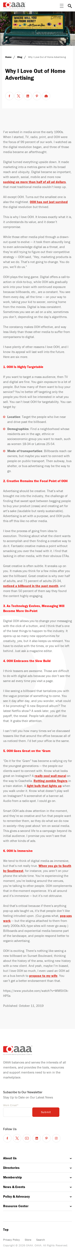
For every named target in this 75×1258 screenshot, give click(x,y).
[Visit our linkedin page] (36, 1138)
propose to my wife (43, 976)
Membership (12, 1177)
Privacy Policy (11, 1240)
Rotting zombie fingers (51, 781)
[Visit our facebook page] (7, 1138)
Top (6, 1229)
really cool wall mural (50, 776)
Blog (20, 57)
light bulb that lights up (44, 786)
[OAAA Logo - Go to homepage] (14, 5)
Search (40, 1240)
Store (28, 1240)
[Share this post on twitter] (18, 96)
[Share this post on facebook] (9, 96)
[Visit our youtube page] (27, 1138)
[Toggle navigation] (62, 6)
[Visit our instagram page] (56, 1138)
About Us (10, 1158)
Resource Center (16, 1206)
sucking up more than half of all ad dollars (34, 182)
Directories (11, 1168)
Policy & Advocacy (16, 1196)
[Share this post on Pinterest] (37, 96)
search (70, 6)
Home (8, 57)
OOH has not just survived (49, 202)
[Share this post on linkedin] (28, 96)
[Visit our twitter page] (17, 1138)
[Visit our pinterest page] (46, 1138)
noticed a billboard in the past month (30, 586)
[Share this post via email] (46, 96)
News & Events (14, 1187)
